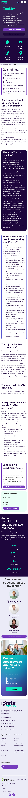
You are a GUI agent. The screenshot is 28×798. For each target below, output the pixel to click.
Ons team (3, 748)
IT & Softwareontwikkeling (20, 753)
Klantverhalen (4, 750)
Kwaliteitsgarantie (7, 791)
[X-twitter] (13, 794)
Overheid (16, 740)
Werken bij (3, 755)
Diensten (3, 740)
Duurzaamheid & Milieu (19, 750)
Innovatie (16, 738)
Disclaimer (5, 786)
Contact (3, 757)
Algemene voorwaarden (8, 783)
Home (3, 64)
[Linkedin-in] (10, 794)
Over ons (3, 745)
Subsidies (8, 64)
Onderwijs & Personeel (19, 745)
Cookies (4, 788)
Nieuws (3, 753)
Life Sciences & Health (19, 748)
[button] (22, 2)
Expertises (3, 743)
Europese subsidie (18, 743)
